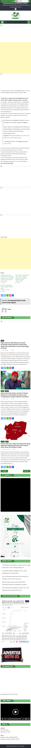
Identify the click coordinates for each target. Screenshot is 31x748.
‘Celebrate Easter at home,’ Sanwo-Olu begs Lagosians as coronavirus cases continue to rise (7, 277)
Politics (6, 391)
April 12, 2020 (7, 143)
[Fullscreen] (28, 719)
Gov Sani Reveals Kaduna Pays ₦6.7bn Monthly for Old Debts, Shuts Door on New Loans (15, 578)
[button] (15, 712)
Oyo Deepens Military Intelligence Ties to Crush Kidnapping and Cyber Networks (14, 572)
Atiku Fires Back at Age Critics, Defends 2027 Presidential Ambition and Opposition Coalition (14, 583)
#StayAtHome (13, 135)
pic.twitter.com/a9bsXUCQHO (12, 138)
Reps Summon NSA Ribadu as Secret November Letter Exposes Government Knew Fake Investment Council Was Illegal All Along (15, 345)
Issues (2, 441)
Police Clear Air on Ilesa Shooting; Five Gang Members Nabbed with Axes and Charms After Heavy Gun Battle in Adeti (15, 445)
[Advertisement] (15, 57)
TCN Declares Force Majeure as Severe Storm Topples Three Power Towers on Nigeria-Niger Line (16, 566)
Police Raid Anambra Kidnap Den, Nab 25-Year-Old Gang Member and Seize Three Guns (15, 589)
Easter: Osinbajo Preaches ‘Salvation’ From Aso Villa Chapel (5, 471)
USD (10, 694)
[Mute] (26, 719)
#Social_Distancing (23, 135)
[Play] (2, 719)
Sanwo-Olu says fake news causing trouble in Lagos (7, 286)
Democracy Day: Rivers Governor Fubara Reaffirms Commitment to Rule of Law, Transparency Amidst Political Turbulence (15, 395)
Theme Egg (21, 746)
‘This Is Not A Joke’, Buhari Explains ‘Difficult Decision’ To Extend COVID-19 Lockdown (27, 471)
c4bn (9, 309)
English (20, 1)
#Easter (27, 120)
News (2, 340)
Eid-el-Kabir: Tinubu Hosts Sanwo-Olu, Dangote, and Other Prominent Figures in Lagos (22, 277)
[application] (15, 712)
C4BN (12, 350)
